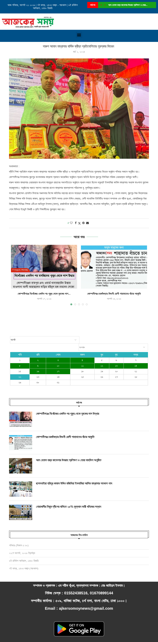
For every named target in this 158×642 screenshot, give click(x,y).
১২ (102, 365)
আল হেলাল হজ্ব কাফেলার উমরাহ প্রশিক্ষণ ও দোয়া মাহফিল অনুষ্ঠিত (68, 460)
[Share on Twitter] (79, 223)
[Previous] (101, 5)
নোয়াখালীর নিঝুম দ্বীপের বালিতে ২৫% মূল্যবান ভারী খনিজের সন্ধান (68, 506)
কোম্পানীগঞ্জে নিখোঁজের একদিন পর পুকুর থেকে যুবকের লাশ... (44, 293)
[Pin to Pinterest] (83, 223)
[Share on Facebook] (75, 223)
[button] (79, 35)
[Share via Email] (87, 223)
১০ (58, 365)
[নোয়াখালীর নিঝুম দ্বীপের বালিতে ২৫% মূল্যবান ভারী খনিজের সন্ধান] (20, 512)
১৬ (38, 371)
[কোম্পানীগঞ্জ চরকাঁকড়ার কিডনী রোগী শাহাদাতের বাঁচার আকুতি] (114, 267)
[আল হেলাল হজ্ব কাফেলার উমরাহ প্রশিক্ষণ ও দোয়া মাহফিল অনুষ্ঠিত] (20, 465)
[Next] (105, 5)
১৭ (58, 371)
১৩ (116, 365)
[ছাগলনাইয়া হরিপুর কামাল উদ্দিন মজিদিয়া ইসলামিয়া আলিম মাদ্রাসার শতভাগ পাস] (20, 489)
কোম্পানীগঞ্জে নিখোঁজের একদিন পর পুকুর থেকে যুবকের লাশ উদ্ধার (67, 413)
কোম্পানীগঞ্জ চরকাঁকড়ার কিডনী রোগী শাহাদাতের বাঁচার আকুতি (114, 293)
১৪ (135, 365)
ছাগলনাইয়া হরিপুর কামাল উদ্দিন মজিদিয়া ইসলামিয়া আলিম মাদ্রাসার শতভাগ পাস (74, 483)
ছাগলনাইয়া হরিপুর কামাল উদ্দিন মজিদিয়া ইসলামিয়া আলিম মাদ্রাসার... (133, 5)
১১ (82, 365)
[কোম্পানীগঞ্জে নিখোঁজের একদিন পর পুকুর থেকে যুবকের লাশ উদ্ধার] (44, 267)
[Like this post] (71, 223)
